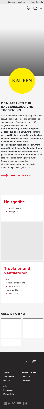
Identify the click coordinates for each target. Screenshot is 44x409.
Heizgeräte (14, 201)
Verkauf (6, 372)
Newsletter (21, 2)
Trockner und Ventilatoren (17, 271)
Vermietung (8, 376)
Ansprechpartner (29, 372)
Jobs (41, 2)
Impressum (8, 390)
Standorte (11, 2)
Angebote (34, 2)
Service (6, 380)
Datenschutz (8, 394)
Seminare (26, 380)
